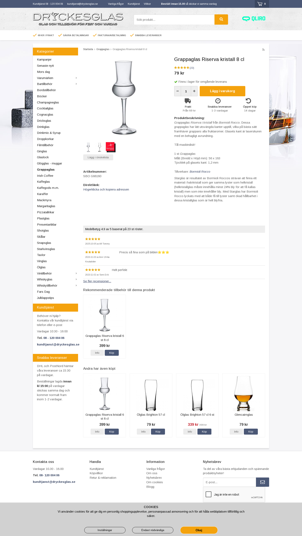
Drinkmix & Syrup (49, 132)
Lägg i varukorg (222, 91)
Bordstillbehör (46, 90)
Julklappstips (45, 298)
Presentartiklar (46, 224)
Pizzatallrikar (45, 212)
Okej (199, 530)
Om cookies (154, 482)
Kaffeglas (43, 181)
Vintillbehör (44, 273)
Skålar (41, 236)
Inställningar (105, 530)
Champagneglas (48, 102)
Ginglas (42, 151)
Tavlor (41, 255)
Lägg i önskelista (98, 157)
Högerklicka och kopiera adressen (106, 189)
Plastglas (43, 218)
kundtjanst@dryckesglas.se (82, 3)
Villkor (147, 3)
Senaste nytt (45, 65)
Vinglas (42, 261)
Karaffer (42, 194)
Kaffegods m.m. (48, 187)
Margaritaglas (46, 206)
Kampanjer (44, 59)
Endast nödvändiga (152, 530)
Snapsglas (44, 242)
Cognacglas (45, 114)
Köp (111, 352)
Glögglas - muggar (49, 163)
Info (97, 352)
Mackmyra (44, 200)
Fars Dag (43, 291)
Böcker (42, 96)
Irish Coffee (45, 175)
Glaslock (43, 157)
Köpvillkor (96, 473)
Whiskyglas (44, 279)
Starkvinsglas (46, 249)
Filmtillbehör (45, 145)
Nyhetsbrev (154, 477)
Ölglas (41, 267)
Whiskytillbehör (47, 285)
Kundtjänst (134, 3)
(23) (192, 68)
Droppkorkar (45, 139)
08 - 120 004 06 (53, 338)
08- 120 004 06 (49, 475)
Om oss (151, 473)
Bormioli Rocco (200, 171)
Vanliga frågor (116, 3)
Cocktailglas (45, 108)
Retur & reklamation (103, 477)
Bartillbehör (44, 84)
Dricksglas (44, 120)
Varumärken (45, 78)
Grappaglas (46, 169)
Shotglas (43, 230)
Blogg (150, 486)
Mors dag (43, 71)
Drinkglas (43, 127)
